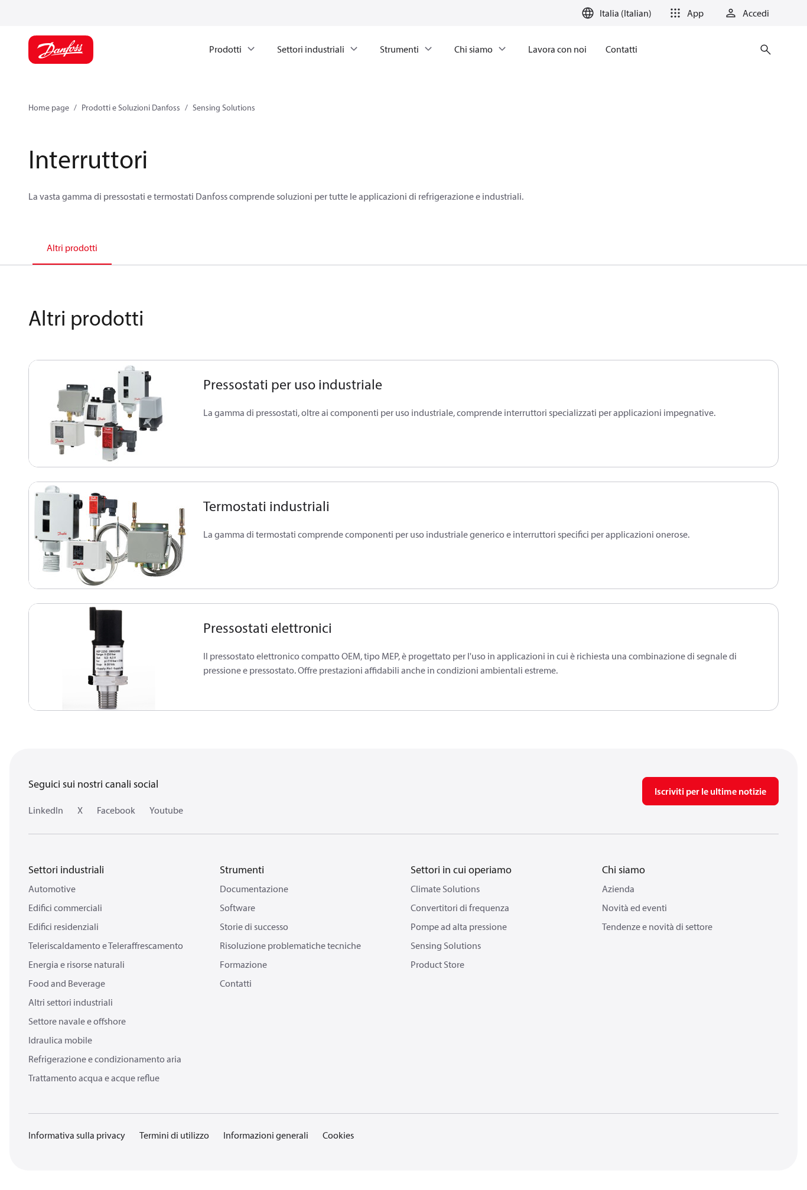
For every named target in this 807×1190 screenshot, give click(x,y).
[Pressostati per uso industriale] (109, 413)
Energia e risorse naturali (76, 964)
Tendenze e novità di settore (657, 926)
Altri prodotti (72, 247)
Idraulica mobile (60, 1040)
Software (237, 907)
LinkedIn (45, 810)
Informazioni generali (265, 1135)
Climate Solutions (445, 889)
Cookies (338, 1135)
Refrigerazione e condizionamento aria (104, 1059)
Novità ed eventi (634, 907)
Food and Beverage (66, 983)
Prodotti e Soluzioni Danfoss (131, 107)
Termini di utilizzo (174, 1135)
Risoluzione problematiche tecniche (290, 945)
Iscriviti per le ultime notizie (710, 791)
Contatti (236, 983)
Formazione (243, 964)
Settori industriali (66, 869)
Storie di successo (254, 926)
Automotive (52, 889)
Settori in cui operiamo (461, 869)
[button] (685, 13)
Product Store (437, 964)
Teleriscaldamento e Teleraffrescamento (105, 945)
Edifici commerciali (65, 907)
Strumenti (242, 869)
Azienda (618, 889)
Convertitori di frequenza (460, 907)
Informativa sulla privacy (76, 1135)
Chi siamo (623, 869)
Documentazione (254, 889)
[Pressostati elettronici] (109, 657)
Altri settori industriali (70, 1002)
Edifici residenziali (63, 926)
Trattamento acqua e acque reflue (94, 1078)
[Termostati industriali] (109, 535)
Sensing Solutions (224, 107)
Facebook (116, 810)
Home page (48, 107)
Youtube (166, 810)
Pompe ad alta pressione (459, 926)
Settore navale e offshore (77, 1021)
